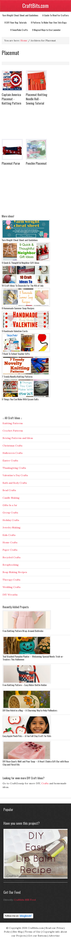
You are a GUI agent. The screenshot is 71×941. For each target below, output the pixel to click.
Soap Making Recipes (15, 572)
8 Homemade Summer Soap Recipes (18, 308)
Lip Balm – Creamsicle (13, 880)
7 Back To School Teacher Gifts (16, 353)
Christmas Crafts (12, 445)
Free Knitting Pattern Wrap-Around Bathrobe (23, 631)
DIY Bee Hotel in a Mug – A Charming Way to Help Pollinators (30, 710)
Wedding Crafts (12, 587)
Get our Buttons (37, 935)
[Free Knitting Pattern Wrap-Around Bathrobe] (27, 628)
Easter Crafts (10, 460)
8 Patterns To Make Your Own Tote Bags (49, 22)
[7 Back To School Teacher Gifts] (26, 351)
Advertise (54, 935)
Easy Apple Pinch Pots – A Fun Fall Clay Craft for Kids (27, 736)
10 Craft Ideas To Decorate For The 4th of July (22, 285)
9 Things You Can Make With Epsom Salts (20, 399)
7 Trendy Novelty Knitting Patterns (17, 376)
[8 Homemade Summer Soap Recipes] (26, 305)
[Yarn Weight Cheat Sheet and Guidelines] (26, 237)
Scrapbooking (11, 564)
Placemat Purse (11, 163)
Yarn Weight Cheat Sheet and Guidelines (20, 15)
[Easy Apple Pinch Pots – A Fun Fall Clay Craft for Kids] (27, 733)
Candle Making (11, 497)
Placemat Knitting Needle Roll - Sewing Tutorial (36, 98)
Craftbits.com (36, 927)
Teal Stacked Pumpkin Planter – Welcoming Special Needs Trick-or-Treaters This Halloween (33, 658)
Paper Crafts (10, 549)
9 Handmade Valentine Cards (15, 331)
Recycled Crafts (12, 557)
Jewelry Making (12, 527)
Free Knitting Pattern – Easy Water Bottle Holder (25, 685)
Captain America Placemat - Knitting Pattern (11, 98)
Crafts (45, 783)
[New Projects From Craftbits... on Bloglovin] (18, 917)
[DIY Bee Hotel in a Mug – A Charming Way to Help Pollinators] (27, 708)
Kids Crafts (9, 535)
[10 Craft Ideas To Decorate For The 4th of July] (26, 283)
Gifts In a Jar (10, 505)
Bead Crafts (9, 490)
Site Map (18, 931)
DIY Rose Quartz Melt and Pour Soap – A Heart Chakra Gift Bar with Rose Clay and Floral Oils (36, 762)
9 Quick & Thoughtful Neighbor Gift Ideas (20, 262)
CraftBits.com (35, 5)
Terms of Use (33, 931)
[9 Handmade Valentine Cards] (26, 328)
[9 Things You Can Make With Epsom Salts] (26, 396)
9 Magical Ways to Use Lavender (46, 30)
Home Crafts (10, 542)
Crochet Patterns (13, 430)
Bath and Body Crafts (15, 482)
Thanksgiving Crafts (14, 467)
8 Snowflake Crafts (19, 30)
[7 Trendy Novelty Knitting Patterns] (26, 374)
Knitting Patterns (13, 423)
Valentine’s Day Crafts (15, 475)
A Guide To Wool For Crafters (55, 15)
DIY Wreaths (10, 594)
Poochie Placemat (36, 163)
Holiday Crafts (11, 520)
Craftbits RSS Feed (25, 899)
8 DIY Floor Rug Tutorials (15, 22)
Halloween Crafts (13, 453)
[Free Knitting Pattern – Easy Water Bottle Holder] (27, 682)
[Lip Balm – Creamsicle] (36, 877)
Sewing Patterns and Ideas (18, 438)
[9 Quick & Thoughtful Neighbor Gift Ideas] (26, 260)
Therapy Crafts (11, 579)
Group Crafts (10, 512)
